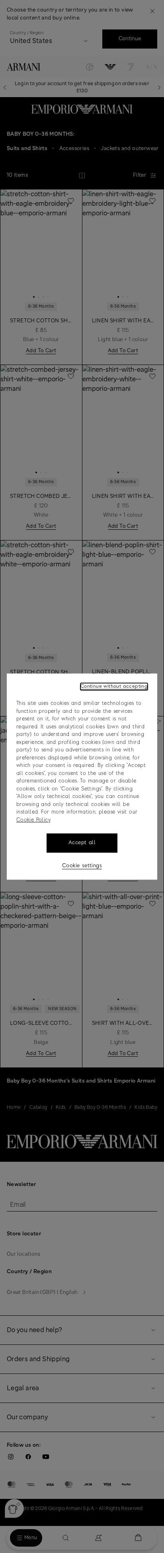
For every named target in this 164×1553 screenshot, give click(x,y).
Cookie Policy (33, 820)
